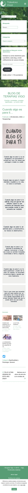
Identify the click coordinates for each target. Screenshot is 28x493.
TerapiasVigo (6, 119)
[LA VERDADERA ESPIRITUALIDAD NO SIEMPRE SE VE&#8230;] (7, 337)
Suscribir (7, 70)
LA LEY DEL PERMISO (16, 323)
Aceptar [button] (14, 489)
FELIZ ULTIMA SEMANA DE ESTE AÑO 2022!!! (7, 375)
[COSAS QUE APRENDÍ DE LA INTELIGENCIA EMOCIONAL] (7, 318)
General (12, 362)
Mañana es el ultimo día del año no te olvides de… (20, 374)
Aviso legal (14, 474)
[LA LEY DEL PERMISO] (17, 318)
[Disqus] (14, 403)
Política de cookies (14, 478)
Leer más (22, 485)
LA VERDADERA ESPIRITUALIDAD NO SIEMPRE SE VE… (6, 344)
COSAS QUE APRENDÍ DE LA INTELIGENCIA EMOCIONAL (6, 325)
